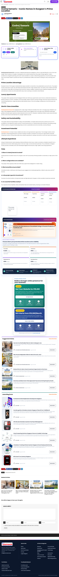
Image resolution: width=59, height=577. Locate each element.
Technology (50, 550)
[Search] (44, 1)
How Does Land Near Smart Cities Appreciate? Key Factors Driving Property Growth (33, 380)
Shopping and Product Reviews (42, 551)
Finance (39, 558)
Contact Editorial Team (7, 570)
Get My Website (29, 297)
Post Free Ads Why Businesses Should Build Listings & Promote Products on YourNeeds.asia (34, 227)
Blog (38, 553)
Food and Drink (51, 546)
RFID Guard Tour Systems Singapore (22, 456)
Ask (55, 52)
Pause (8, 52)
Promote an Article (6, 566)
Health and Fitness (52, 548)
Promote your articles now (49, 219)
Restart (12, 52)
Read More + (52, 349)
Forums (22, 551)
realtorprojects (8, 13)
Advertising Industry (52, 558)
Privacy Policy (24, 568)
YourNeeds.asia (24, 565)
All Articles (23, 548)
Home (2, 4)
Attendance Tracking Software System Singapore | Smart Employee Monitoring (32, 445)
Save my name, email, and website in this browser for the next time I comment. (22, 525)
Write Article (54, 1)
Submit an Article (5, 565)
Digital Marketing (51, 556)
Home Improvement (41, 556)
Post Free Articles (24, 550)
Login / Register (24, 553)
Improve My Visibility (29, 321)
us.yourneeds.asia (36, 333)
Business (39, 546)
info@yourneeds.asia (6, 553)
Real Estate (6, 4)
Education (50, 554)
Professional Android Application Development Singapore (27, 398)
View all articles (53, 338)
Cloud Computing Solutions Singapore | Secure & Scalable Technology (30, 433)
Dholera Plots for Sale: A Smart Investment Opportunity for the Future (30, 369)
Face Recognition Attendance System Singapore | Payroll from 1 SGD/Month (31, 410)
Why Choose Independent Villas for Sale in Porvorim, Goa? (27, 354)
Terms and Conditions (25, 570)
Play (4, 52)
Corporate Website (25, 566)
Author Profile (5, 568)
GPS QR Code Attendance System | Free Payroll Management (28, 421)
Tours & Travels (40, 554)
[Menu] (1, 1)
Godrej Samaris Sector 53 (10, 472)
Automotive (50, 553)
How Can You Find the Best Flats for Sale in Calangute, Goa (27, 343)
